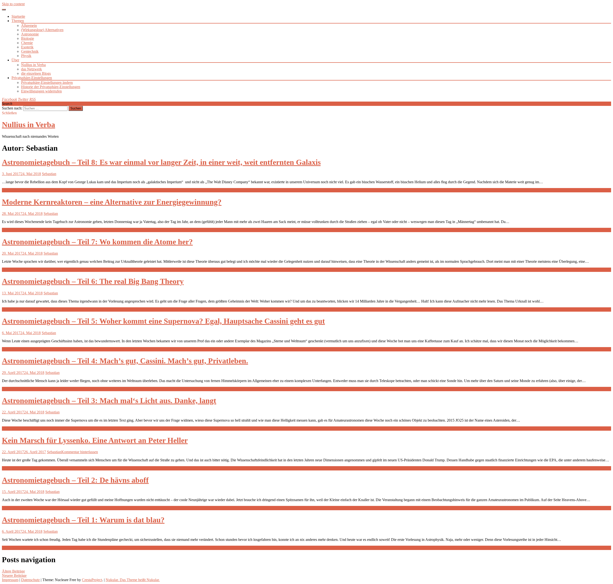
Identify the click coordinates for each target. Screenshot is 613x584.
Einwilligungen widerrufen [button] (41, 91)
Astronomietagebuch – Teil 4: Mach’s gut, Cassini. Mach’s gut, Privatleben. (125, 360)
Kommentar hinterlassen (79, 452)
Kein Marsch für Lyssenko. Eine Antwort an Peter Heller (95, 440)
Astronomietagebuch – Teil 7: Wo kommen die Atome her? (97, 241)
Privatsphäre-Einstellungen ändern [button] (47, 82)
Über (15, 60)
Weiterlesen (10, 190)
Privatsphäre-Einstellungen (31, 78)
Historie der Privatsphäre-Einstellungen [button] (50, 87)
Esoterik (27, 47)
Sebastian (49, 174)
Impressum (10, 580)
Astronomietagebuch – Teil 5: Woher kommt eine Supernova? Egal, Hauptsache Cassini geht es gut (163, 321)
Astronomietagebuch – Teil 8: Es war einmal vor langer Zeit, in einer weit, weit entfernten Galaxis (161, 162)
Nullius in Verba (33, 65)
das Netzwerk (31, 69)
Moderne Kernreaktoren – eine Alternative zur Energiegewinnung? (111, 202)
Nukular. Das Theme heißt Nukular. (133, 580)
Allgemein (29, 25)
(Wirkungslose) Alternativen (42, 30)
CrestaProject (92, 580)
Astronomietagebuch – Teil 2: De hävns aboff (75, 480)
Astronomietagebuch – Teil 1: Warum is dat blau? (83, 519)
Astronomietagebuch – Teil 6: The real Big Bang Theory (93, 281)
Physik (26, 56)
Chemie (27, 43)
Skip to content (13, 4)
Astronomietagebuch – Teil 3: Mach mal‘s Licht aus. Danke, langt (109, 400)
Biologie (27, 38)
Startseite (18, 16)
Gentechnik (30, 51)
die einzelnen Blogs (36, 73)
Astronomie (30, 34)
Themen (17, 21)
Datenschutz (30, 580)
